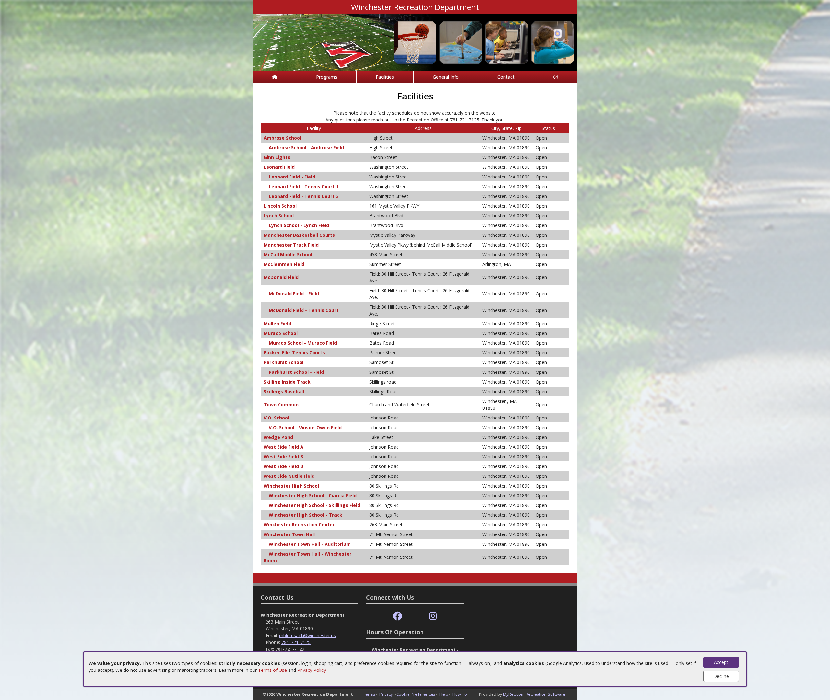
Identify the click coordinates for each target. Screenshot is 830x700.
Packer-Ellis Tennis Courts (294, 353)
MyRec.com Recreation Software (534, 694)
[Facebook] (397, 616)
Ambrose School (282, 138)
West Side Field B (283, 456)
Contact (506, 77)
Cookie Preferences (415, 694)
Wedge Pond (278, 437)
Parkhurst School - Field (296, 372)
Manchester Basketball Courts (299, 235)
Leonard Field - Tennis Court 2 (303, 196)
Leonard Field (279, 167)
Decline (721, 676)
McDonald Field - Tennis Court (303, 310)
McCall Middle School (288, 254)
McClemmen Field (284, 264)
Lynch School (279, 215)
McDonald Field (281, 277)
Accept (721, 662)
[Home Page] (275, 77)
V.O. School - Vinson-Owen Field (305, 427)
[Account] (555, 77)
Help (443, 694)
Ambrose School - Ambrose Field (306, 147)
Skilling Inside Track (287, 382)
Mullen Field (277, 323)
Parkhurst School (283, 362)
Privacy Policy (311, 670)
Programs (326, 77)
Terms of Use (272, 670)
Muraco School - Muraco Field (303, 343)
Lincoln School (280, 206)
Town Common (281, 404)
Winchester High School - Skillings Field (314, 505)
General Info (446, 77)
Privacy (386, 694)
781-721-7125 (296, 642)
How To (459, 694)
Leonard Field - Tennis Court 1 (303, 186)
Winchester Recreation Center (299, 525)
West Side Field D (283, 466)
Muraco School (281, 333)
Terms (369, 694)
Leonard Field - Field (292, 177)
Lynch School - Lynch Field (299, 225)
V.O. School (276, 418)
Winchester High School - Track (305, 515)
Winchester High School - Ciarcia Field (313, 495)
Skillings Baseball (284, 391)
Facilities (385, 77)
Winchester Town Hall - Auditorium (310, 544)
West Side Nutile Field (289, 476)
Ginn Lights (277, 157)
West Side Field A (283, 447)
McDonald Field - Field (294, 294)
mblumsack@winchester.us (307, 635)
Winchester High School (291, 486)
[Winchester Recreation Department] (415, 42)
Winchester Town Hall (289, 534)
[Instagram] (433, 616)
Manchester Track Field (291, 245)
